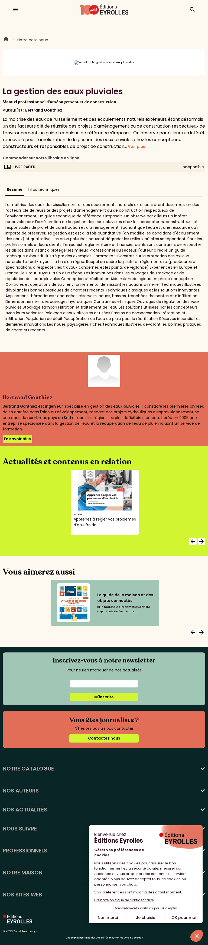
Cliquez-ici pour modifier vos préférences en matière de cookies (104, 937)
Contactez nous (104, 738)
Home (6, 40)
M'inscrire (104, 697)
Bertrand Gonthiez (43, 110)
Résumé (14, 189)
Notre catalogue (32, 40)
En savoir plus (17, 439)
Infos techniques (44, 189)
